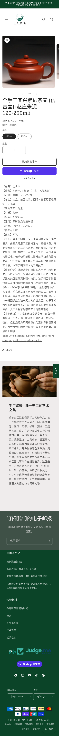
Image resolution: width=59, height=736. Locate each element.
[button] (6, 19)
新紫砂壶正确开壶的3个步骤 (22, 569)
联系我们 (11, 637)
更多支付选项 (29, 179)
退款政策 (18, 724)
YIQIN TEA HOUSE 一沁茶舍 (28, 720)
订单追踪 (11, 630)
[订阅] (48, 541)
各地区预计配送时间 (17, 608)
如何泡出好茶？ (15, 561)
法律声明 (36, 729)
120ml (9, 136)
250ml (24, 136)
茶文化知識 (13, 623)
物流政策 (50, 724)
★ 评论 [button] (56, 371)
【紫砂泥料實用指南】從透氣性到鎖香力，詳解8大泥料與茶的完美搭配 (29, 586)
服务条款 (40, 724)
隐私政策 (29, 724)
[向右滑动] (36, 93)
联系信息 (26, 729)
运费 (14, 125)
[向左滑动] (22, 93)
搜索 (9, 615)
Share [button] (9, 350)
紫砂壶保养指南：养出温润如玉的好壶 (27, 576)
